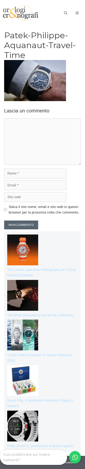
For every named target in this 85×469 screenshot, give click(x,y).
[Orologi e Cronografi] (20, 13)
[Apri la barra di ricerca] (65, 13)
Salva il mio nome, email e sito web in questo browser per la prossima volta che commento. (44, 209)
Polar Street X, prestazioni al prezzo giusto (40, 446)
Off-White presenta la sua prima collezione (40, 315)
